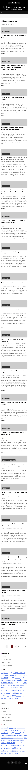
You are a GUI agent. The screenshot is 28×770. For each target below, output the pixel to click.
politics (15, 693)
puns (8, 696)
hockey (14, 680)
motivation (11, 687)
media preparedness (17, 685)
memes (3, 688)
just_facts (3, 685)
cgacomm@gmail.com (6, 39)
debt (13, 678)
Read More (3, 53)
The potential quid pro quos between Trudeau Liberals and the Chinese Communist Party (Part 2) (14, 192)
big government (19, 673)
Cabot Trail (3, 675)
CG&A (24, 675)
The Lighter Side (6, 662)
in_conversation (7, 683)
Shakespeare (18, 696)
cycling (10, 678)
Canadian (17, 675)
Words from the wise (7, 665)
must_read (18, 688)
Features (4, 460)
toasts (13, 698)
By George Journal (14, 7)
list (13, 685)
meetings (22, 685)
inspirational (22, 680)
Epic (21, 678)
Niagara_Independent (10, 690)
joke (25, 683)
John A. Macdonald (18, 683)
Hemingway (8, 680)
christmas (4, 678)
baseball (11, 673)
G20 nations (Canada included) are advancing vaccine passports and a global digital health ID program (14, 559)
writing (17, 698)
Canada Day (10, 675)
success (8, 698)
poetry (8, 693)
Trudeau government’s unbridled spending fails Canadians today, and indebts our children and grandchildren (13, 67)
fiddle (24, 678)
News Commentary (6, 31)
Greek (3, 680)
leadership (9, 685)
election (17, 678)
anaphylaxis (4, 673)
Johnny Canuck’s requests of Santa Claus (13, 464)
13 (25, 646)
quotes (13, 696)
